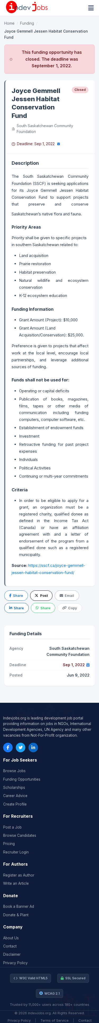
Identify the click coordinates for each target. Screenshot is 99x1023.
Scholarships (14, 787)
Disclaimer (12, 954)
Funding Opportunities (21, 779)
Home (9, 23)
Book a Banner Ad (18, 906)
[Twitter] (20, 747)
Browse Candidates (19, 835)
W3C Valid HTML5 (33, 978)
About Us (11, 938)
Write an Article (16, 883)
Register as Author (18, 875)
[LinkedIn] (33, 747)
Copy (72, 608)
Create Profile (15, 804)
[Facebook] (8, 747)
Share (18, 595)
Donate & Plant (16, 915)
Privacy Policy (15, 963)
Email (69, 595)
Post (44, 595)
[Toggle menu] (91, 8)
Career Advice (15, 796)
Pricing (9, 844)
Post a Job (12, 827)
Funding (27, 23)
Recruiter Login (16, 852)
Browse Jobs (14, 771)
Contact (10, 946)
